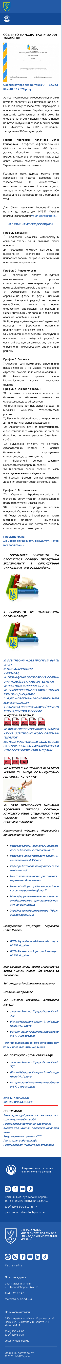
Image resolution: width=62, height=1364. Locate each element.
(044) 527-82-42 (14, 1293)
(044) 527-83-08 (14, 1334)
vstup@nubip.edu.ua (17, 1340)
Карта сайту (13, 1265)
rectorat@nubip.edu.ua (18, 1299)
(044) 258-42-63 (14, 1331)
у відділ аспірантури (43, 216)
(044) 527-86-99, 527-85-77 (21, 1206)
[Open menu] (55, 19)
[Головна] (7, 7)
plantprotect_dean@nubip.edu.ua (24, 1212)
